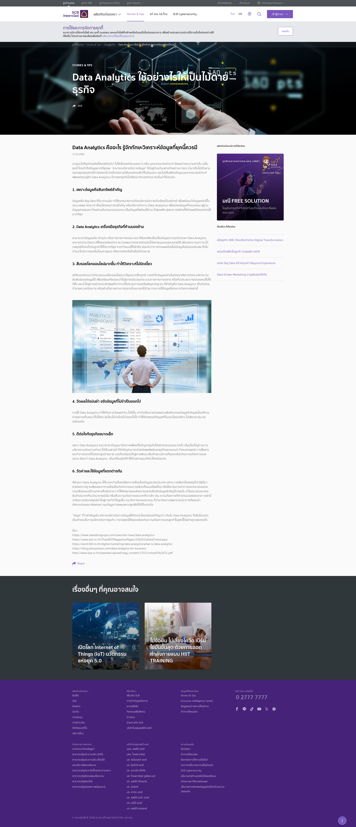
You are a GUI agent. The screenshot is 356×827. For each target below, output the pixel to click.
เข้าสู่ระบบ (277, 14)
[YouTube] (259, 708)
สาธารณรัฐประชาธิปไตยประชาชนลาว (91, 770)
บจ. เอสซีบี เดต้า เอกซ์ (138, 798)
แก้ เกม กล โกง (158, 14)
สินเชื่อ (75, 695)
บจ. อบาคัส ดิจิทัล (136, 770)
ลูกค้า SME (87, 3)
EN (240, 14)
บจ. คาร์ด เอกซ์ (135, 792)
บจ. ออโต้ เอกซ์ (134, 803)
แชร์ (79, 106)
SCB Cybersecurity (185, 14)
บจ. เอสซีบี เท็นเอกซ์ (137, 781)
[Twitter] (266, 708)
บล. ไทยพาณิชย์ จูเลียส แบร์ (141, 776)
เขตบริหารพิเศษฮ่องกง (84, 765)
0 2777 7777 (251, 696)
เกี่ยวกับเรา (244, 3)
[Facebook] (237, 708)
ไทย (233, 14)
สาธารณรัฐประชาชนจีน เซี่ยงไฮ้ (88, 760)
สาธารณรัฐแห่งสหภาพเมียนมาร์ (88, 787)
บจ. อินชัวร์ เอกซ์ (135, 765)
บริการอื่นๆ (78, 733)
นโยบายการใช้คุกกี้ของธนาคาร (118, 36)
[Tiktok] (252, 708)
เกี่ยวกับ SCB (133, 695)
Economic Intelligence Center (197, 701)
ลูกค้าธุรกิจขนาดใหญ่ (109, 3)
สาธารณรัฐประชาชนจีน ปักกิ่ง (87, 754)
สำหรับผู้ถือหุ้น (225, 3)
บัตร (74, 701)
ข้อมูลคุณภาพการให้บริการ (195, 706)
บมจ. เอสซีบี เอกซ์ (136, 749)
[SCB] (75, 14)
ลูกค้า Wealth (133, 3)
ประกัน (75, 712)
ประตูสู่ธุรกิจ (109, 44)
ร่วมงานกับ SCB (135, 723)
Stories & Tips (135, 14)
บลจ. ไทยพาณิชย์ (136, 754)
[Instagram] (274, 708)
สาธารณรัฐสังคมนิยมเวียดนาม (88, 776)
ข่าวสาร (131, 717)
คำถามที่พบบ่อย (189, 712)
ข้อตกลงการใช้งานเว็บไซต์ (194, 760)
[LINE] (244, 708)
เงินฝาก (76, 706)
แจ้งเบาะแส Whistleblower (194, 781)
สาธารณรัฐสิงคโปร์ (82, 781)
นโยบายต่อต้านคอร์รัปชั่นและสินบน (198, 776)
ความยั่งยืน (132, 706)
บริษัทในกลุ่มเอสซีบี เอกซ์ (139, 728)
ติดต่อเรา (185, 749)
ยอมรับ (285, 31)
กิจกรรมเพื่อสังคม (136, 712)
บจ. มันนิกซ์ (132, 787)
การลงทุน (77, 717)
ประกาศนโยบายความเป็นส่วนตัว (197, 765)
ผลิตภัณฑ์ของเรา (105, 15)
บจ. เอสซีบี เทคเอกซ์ (137, 808)
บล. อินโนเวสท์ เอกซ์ (137, 760)
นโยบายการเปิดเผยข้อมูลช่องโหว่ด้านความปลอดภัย (202, 789)
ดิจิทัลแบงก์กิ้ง (79, 728)
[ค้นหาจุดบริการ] (249, 14)
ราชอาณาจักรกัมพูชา (83, 749)
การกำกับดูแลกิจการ (137, 701)
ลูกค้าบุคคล (68, 3)
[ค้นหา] (259, 14)
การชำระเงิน (78, 723)
